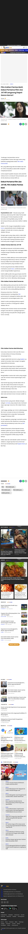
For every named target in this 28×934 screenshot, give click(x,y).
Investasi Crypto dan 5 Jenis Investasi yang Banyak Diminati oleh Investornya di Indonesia (7, 757)
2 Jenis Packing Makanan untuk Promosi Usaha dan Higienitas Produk (19, 756)
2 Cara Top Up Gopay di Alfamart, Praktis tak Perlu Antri (15, 783)
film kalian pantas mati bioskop (7, 490)
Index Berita (14, 644)
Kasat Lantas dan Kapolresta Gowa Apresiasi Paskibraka (13, 707)
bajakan (22, 359)
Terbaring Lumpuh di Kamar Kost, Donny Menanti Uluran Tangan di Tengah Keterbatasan (20, 552)
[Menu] (2, 47)
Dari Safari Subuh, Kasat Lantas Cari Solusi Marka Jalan (9, 637)
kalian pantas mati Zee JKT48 (7, 493)
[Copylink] (26, 124)
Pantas (3, 163)
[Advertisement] (14, 68)
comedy (8, 403)
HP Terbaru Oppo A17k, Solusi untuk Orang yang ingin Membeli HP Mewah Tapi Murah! (16, 825)
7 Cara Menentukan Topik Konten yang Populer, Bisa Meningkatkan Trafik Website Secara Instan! (15, 810)
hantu (12, 269)
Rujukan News (21, 444)
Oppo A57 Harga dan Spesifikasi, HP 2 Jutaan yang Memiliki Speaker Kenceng (16, 818)
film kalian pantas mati (11, 487)
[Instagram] (7, 902)
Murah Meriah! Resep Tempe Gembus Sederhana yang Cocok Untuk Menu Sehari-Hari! (13, 579)
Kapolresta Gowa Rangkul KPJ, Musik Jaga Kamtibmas (9, 629)
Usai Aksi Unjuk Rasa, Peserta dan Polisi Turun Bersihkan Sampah (17, 698)
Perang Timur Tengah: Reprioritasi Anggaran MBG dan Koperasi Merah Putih (7, 553)
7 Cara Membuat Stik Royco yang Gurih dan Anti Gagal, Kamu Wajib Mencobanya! (7, 595)
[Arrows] (2, 538)
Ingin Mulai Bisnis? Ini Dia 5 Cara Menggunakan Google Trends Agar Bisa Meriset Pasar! (7, 740)
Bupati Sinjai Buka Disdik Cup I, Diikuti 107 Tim (9, 606)
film (19, 161)
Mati (6, 163)
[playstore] (13, 909)
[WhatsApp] (23, 124)
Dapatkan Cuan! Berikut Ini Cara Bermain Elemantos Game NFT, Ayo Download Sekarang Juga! (20, 741)
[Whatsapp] (5, 902)
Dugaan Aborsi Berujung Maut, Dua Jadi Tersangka (10, 614)
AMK (3, 929)
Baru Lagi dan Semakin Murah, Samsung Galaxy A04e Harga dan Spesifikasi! (15, 802)
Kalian (21, 161)
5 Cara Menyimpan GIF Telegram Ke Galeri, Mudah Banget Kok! (15, 789)
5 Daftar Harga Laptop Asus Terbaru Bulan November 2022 (16, 840)
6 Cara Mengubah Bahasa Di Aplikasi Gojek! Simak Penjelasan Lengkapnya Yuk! (16, 847)
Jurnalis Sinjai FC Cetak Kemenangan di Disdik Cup (8, 621)
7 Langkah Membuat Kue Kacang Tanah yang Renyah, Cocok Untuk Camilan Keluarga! (20, 595)
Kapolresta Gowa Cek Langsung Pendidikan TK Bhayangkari (13, 713)
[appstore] (5, 909)
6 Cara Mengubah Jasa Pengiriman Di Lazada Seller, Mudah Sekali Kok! (16, 795)
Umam (2, 98)
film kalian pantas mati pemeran (18, 490)
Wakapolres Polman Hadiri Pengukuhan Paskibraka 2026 (11, 719)
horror (2, 228)
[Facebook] (20, 124)
